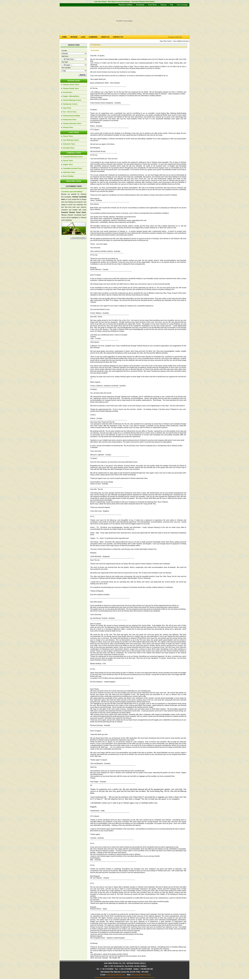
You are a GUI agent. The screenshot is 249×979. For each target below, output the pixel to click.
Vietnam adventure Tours (72, 123)
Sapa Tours (67, 108)
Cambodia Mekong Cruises (73, 157)
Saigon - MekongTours (71, 96)
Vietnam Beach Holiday (71, 116)
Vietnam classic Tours (71, 84)
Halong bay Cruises (70, 104)
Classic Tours (68, 136)
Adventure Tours (69, 144)
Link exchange (182, 5)
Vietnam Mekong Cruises (72, 100)
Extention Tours (68, 148)
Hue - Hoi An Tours (70, 112)
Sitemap (163, 5)
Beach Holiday (68, 176)
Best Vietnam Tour (134, 977)
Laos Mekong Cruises (71, 140)
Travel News (152, 5)
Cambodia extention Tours (72, 168)
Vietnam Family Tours (71, 88)
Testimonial (140, 5)
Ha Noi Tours (67, 92)
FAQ (171, 5)
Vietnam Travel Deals (147, 977)
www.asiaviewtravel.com (140, 975)
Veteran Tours (68, 127)
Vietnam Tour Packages (102, 977)
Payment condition (125, 5)
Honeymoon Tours (69, 120)
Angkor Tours (68, 164)
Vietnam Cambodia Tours (119, 977)
